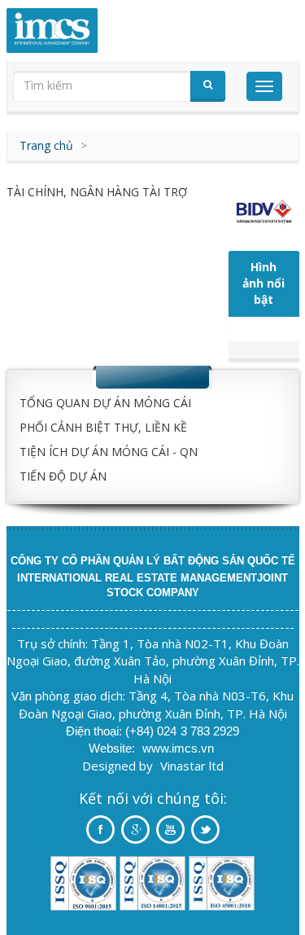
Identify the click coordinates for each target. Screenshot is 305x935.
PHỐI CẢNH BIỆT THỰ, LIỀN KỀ (103, 427)
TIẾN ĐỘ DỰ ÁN (63, 476)
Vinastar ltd (192, 765)
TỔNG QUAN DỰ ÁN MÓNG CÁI (105, 402)
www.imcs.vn (178, 748)
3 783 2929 (210, 731)
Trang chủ (46, 145)
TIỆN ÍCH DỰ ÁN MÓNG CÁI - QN (109, 451)
